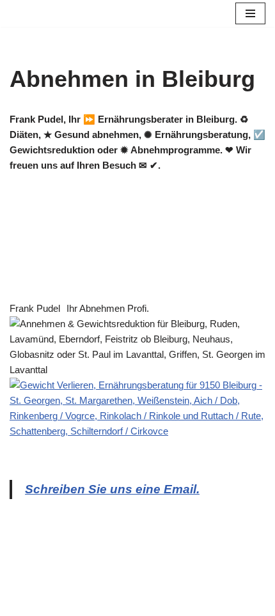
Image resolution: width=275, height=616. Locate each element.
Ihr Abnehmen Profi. (108, 308)
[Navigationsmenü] (250, 13)
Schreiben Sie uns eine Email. (112, 489)
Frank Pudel (35, 308)
